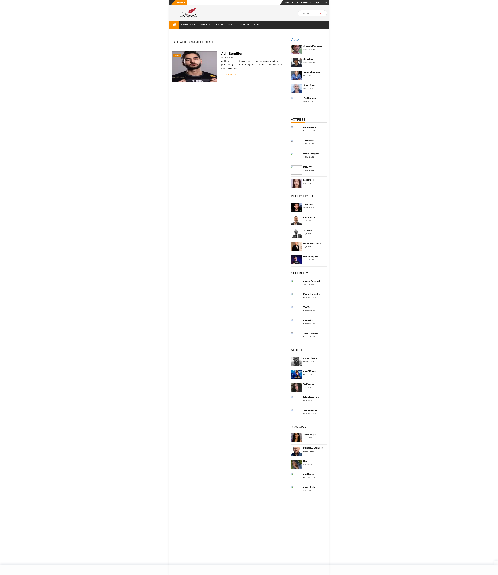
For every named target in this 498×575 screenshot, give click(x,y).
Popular (295, 2)
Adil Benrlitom (232, 53)
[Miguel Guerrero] (296, 400)
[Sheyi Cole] (296, 62)
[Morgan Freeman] (296, 75)
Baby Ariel (308, 167)
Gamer (176, 55)
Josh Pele (308, 204)
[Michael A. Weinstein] (296, 451)
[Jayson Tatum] (296, 361)
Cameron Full (309, 217)
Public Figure (188, 24)
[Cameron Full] (296, 220)
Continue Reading (231, 75)
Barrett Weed (309, 127)
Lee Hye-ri (308, 180)
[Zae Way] (296, 310)
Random (304, 2)
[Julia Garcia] (296, 143)
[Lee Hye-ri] (296, 183)
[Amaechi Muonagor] (296, 49)
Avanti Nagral (309, 435)
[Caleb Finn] (296, 323)
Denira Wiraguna (311, 153)
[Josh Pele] (296, 207)
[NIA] (296, 464)
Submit (286, 2)
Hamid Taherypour (312, 243)
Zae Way (307, 307)
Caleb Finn (308, 320)
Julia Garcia (309, 140)
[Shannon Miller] (296, 413)
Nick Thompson (310, 257)
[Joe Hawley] (296, 477)
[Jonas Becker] (296, 490)
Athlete (231, 24)
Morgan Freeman (311, 72)
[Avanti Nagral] (296, 437)
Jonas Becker (309, 487)
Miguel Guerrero (311, 397)
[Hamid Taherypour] (296, 246)
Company (245, 24)
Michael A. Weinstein (313, 448)
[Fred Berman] (296, 101)
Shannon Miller (310, 410)
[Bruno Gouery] (296, 88)
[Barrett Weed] (296, 130)
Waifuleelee (309, 384)
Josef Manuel (309, 371)
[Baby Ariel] (296, 170)
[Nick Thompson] (296, 259)
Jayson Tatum (310, 358)
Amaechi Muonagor (312, 46)
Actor (295, 39)
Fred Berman (309, 98)
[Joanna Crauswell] (296, 284)
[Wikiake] (174, 25)
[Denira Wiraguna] (296, 156)
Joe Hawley (308, 474)
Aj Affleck (308, 230)
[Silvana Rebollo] (296, 336)
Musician (219, 24)
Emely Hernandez (311, 294)
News (256, 24)
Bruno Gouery (309, 85)
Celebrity (205, 24)
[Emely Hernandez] (296, 297)
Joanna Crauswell (311, 281)
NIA (305, 461)
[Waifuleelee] (296, 387)
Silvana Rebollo (310, 333)
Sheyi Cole (308, 59)
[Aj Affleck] (296, 233)
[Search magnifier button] (324, 13)
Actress (298, 119)
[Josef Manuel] (296, 374)
